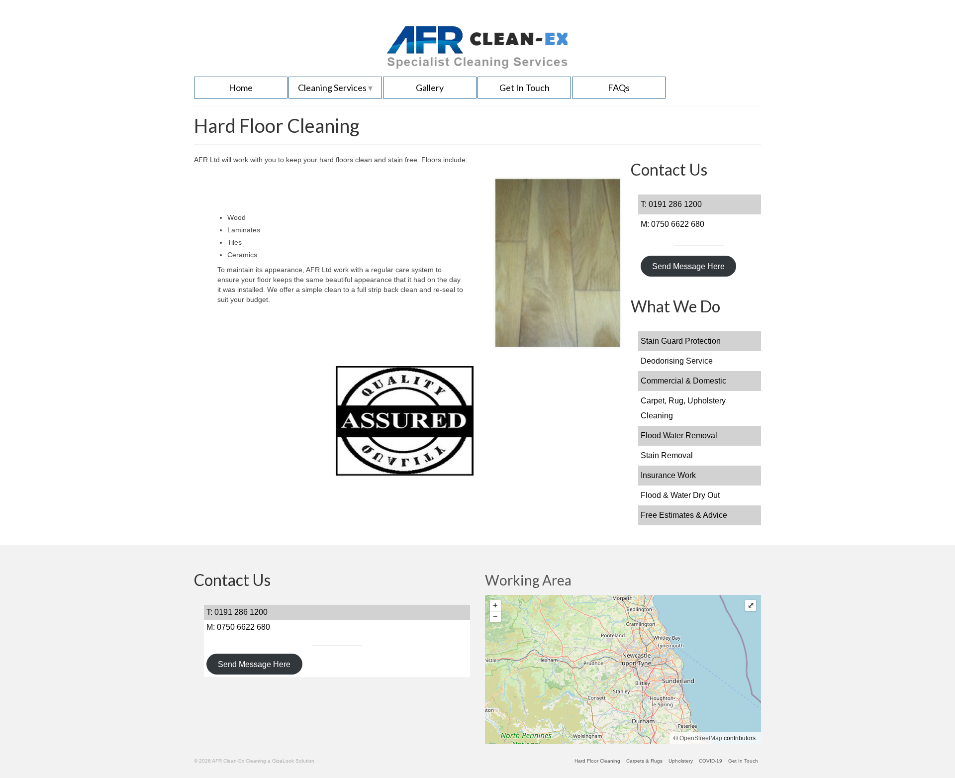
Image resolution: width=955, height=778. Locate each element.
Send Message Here (688, 266)
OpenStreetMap (700, 738)
